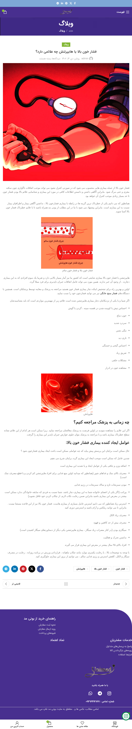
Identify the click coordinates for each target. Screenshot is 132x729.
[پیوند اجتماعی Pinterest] (66, 3)
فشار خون (120, 569)
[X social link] (71, 3)
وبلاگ (62, 31)
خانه (71, 31)
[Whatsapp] (90, 693)
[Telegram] (100, 693)
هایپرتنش (80, 569)
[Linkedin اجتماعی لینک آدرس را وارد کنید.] (62, 3)
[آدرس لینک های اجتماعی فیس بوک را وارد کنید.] (75, 3)
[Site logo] (66, 12)
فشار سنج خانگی (108, 293)
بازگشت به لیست (66, 583)
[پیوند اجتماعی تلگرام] (58, 3)
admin (84, 59)
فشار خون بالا (100, 569)
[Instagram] (109, 693)
